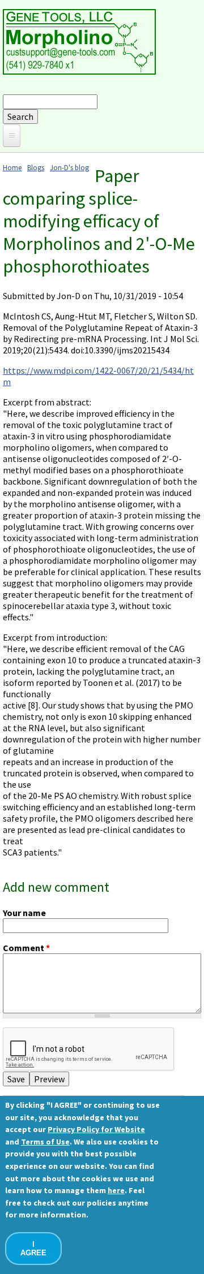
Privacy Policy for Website (96, 1129)
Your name (24, 912)
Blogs (35, 167)
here (116, 1190)
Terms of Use (45, 1142)
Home (12, 167)
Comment (26, 947)
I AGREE (33, 1248)
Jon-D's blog (69, 167)
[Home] (79, 71)
